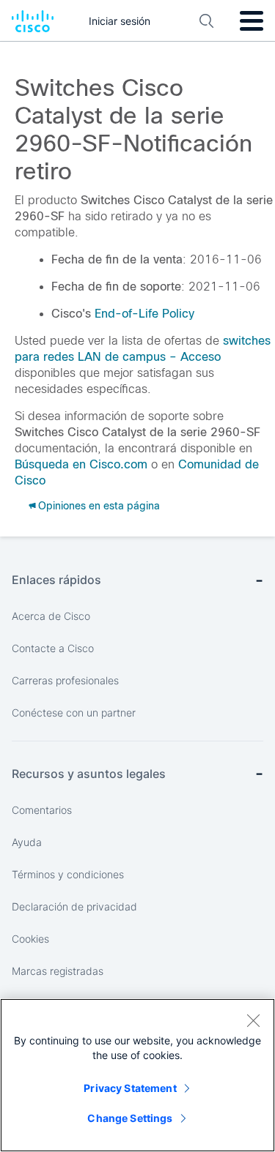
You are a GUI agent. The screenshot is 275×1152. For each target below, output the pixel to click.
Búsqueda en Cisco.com (81, 464)
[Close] (253, 1020)
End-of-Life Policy (144, 313)
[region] (137, 1075)
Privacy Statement (130, 1088)
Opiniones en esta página (99, 506)
